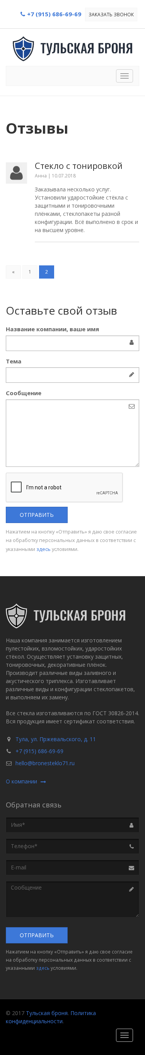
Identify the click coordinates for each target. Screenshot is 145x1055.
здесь (43, 549)
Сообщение (23, 393)
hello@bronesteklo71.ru (45, 763)
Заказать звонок (111, 14)
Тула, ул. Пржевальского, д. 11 (55, 739)
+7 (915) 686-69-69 (39, 751)
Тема (13, 361)
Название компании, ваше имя (52, 329)
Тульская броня (47, 1013)
